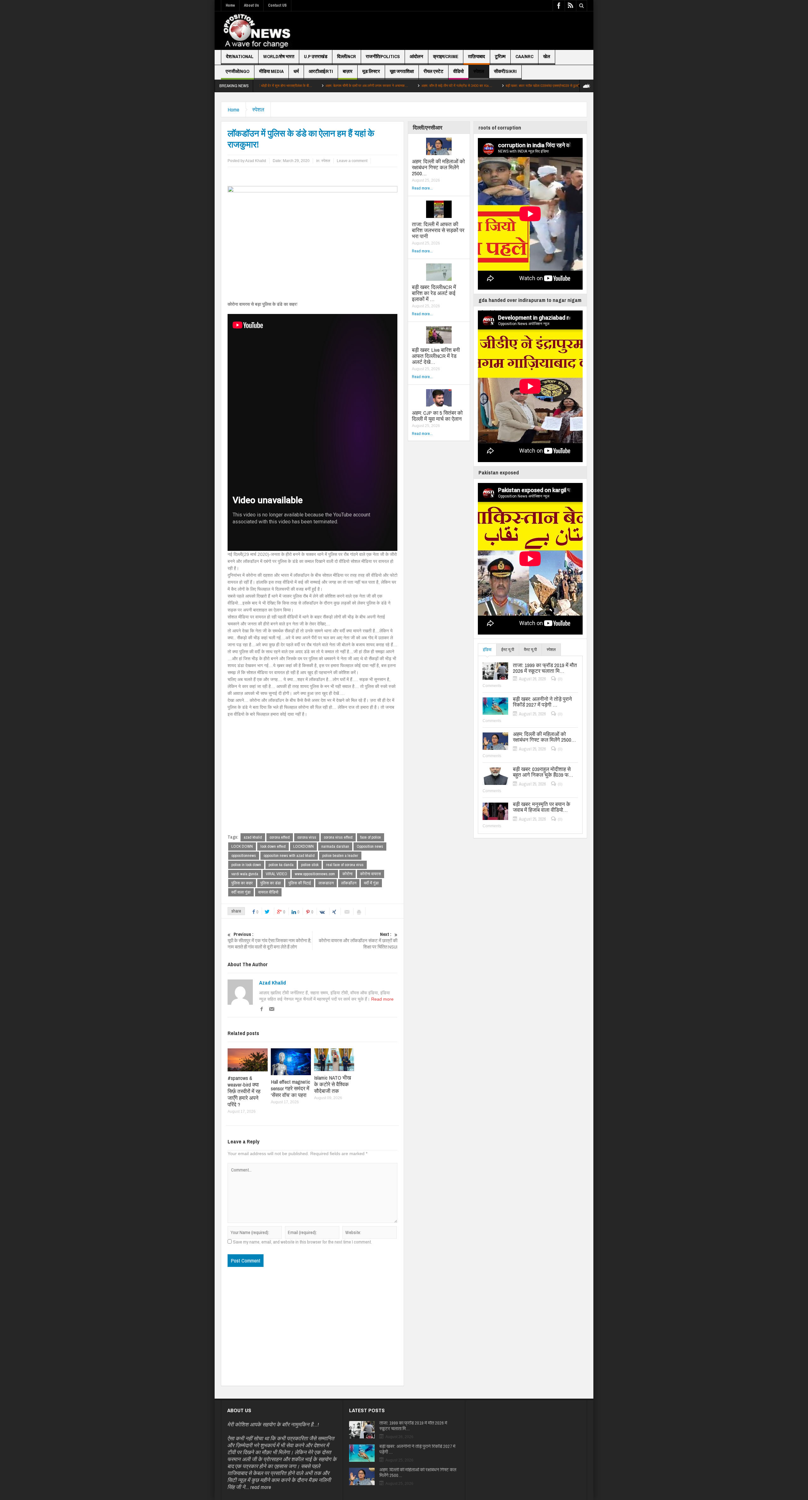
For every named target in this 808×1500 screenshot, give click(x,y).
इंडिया (487, 649)
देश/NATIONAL (239, 56)
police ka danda (281, 864)
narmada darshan (335, 846)
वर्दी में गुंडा (371, 883)
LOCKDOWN (303, 846)
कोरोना (347, 874)
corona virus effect (338, 837)
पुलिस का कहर (242, 883)
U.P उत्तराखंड (315, 56)
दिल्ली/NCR (346, 56)
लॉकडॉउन (348, 883)
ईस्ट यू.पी (507, 649)
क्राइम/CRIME (445, 56)
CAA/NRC (524, 56)
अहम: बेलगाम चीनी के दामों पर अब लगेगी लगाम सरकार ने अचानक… (292, 85)
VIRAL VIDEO (276, 874)
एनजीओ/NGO (237, 71)
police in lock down (246, 864)
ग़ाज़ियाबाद (476, 56)
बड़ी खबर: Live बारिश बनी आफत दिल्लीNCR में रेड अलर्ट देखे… (436, 356)
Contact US (277, 5)
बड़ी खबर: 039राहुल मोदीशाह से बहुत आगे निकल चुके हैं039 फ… (543, 772)
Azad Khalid (272, 982)
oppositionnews (243, 855)
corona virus (306, 837)
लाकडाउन (326, 883)
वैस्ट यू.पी (530, 649)
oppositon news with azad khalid (289, 855)
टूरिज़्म (500, 56)
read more (260, 1487)
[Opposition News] (256, 30)
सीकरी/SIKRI (505, 71)
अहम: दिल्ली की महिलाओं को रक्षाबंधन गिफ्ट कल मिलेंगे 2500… (438, 167)
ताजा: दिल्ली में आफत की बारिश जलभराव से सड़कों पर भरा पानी (438, 230)
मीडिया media (271, 71)
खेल (546, 56)
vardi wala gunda (244, 874)
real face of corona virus (345, 864)
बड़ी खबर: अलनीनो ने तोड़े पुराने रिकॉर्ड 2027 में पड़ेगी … (542, 702)
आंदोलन (416, 56)
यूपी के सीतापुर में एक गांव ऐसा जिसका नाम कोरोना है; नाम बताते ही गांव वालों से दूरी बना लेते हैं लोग (269, 940)
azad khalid (253, 837)
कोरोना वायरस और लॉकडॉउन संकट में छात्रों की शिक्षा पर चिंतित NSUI (358, 940)
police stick (309, 864)
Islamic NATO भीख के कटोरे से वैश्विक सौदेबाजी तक (332, 1084)
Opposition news (370, 846)
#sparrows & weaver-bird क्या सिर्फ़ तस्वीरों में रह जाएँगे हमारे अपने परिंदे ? (244, 1091)
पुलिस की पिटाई (299, 883)
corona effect (280, 837)
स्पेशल (478, 71)
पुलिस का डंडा (270, 883)
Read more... (422, 188)
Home (230, 5)
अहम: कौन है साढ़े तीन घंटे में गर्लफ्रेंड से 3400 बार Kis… (382, 85)
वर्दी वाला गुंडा (241, 892)
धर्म (296, 71)
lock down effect (273, 846)
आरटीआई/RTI (321, 71)
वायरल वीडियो (268, 892)
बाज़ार (348, 71)
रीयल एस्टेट (433, 71)
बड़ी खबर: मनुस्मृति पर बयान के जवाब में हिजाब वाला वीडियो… (541, 807)
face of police (370, 837)
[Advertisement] (472, 30)
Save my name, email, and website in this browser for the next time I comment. (302, 1242)
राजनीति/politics (383, 56)
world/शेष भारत (278, 56)
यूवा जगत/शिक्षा (402, 71)
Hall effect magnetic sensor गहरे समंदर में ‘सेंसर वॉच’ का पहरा (290, 1088)
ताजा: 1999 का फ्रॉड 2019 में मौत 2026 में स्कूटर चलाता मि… (545, 668)
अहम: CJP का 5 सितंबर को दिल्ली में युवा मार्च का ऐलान (437, 416)
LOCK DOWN (242, 846)
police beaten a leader (340, 855)
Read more (382, 999)
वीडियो (458, 71)
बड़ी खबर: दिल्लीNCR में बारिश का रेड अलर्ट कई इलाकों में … (434, 293)
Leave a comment (352, 161)
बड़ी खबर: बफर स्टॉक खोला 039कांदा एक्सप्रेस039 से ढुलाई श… (471, 85)
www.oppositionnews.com (315, 874)
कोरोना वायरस (370, 874)
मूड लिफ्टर (371, 71)
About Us (251, 5)
